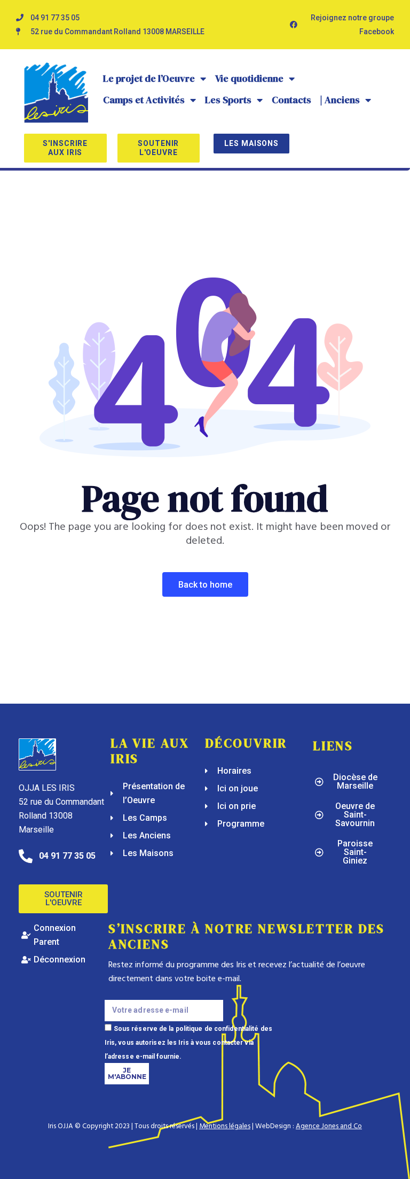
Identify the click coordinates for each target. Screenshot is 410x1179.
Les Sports (228, 99)
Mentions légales (224, 1126)
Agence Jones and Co (329, 1126)
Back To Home (205, 585)
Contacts (291, 99)
